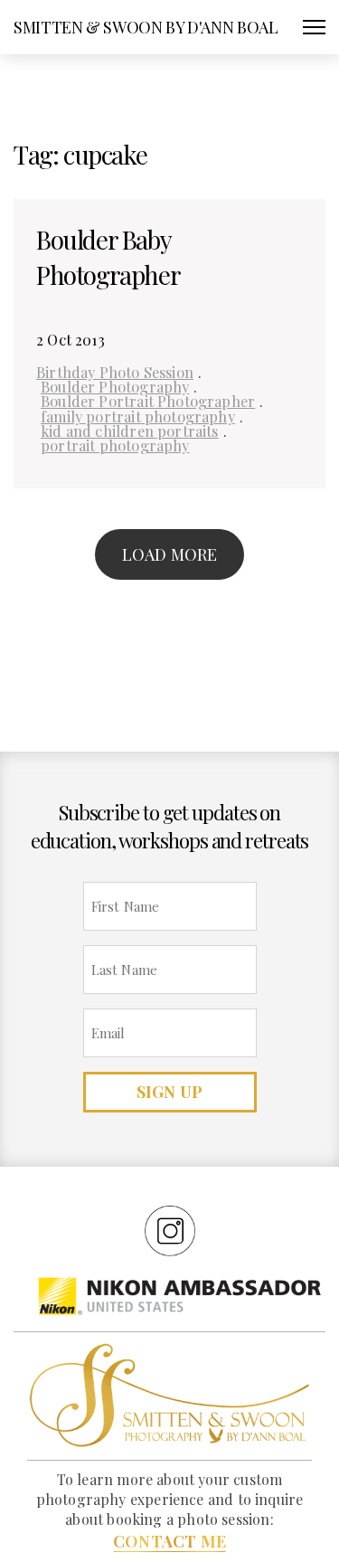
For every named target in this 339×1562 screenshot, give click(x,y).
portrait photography (115, 445)
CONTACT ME (169, 1541)
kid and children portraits (130, 430)
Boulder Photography (115, 386)
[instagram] (170, 1230)
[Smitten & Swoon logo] (169, 1394)
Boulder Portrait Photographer (148, 400)
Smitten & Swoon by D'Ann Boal (146, 27)
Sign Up (169, 1092)
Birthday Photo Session (114, 371)
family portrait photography (138, 416)
